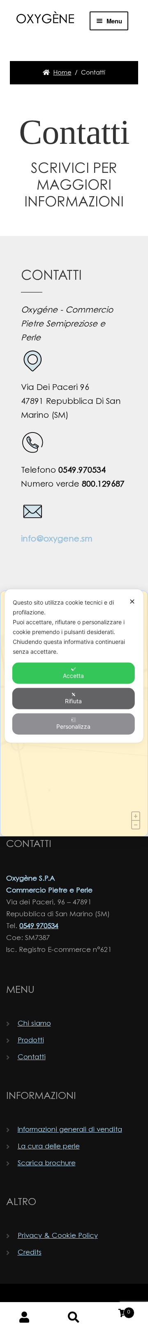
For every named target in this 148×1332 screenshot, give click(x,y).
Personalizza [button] (73, 726)
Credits (30, 1252)
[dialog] (74, 666)
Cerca (74, 1317)
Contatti (32, 1057)
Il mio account (24, 1317)
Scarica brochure (47, 1163)
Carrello (114, 1310)
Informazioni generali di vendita (70, 1129)
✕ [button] (132, 601)
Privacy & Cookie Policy (58, 1235)
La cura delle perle (49, 1146)
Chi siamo (34, 1023)
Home (62, 73)
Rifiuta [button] (73, 701)
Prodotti (31, 1040)
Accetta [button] (73, 675)
